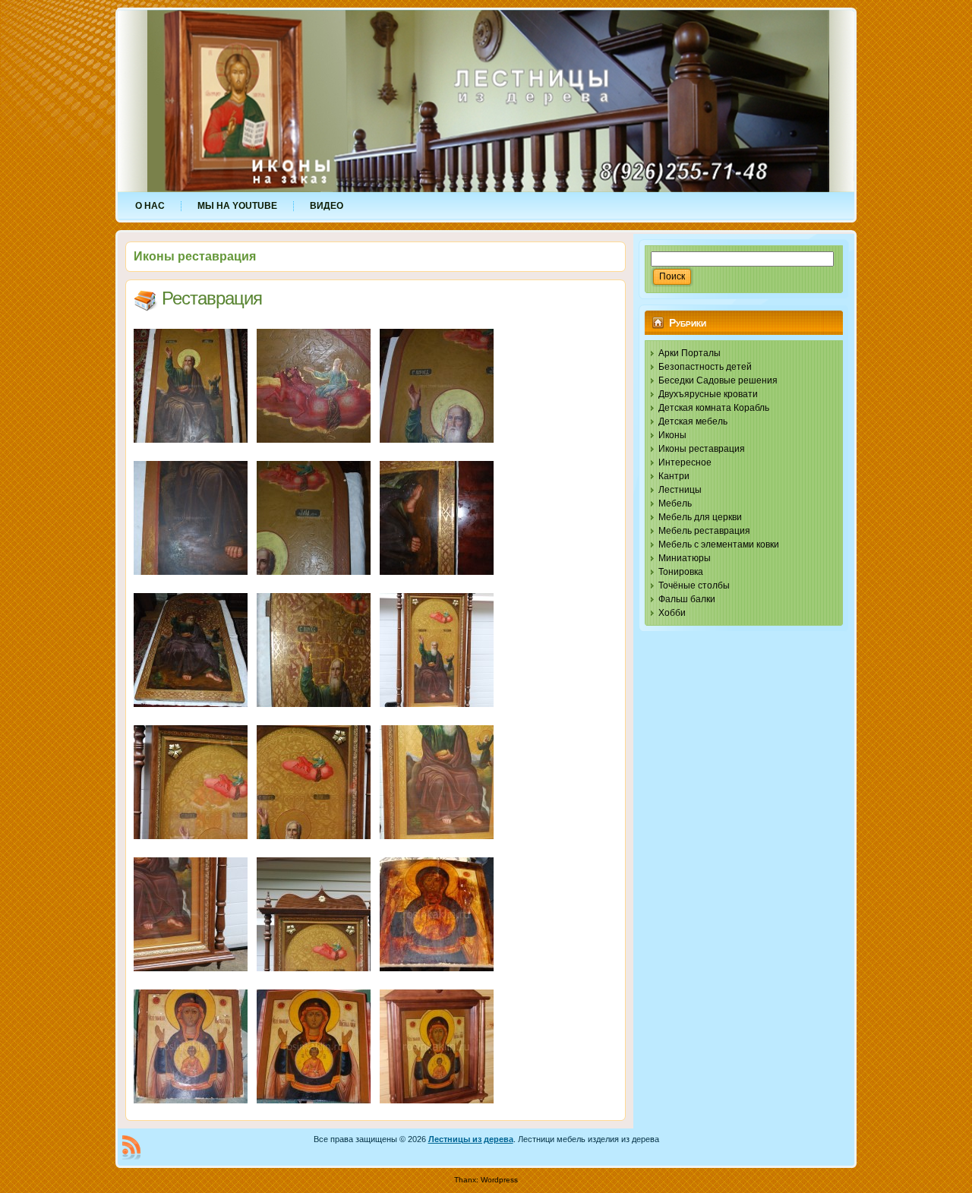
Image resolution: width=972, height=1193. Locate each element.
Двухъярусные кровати (708, 394)
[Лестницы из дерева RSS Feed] (131, 1147)
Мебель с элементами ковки (718, 544)
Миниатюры (684, 558)
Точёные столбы (694, 585)
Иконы (672, 435)
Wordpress (499, 1180)
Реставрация (212, 298)
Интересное (685, 462)
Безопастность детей (705, 366)
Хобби (672, 613)
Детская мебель (692, 421)
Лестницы (680, 489)
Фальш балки (686, 599)
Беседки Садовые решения (718, 380)
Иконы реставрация (701, 448)
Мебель (675, 503)
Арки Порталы (689, 353)
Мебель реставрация (704, 530)
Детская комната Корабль (713, 407)
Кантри (674, 476)
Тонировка (680, 572)
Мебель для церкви (700, 517)
